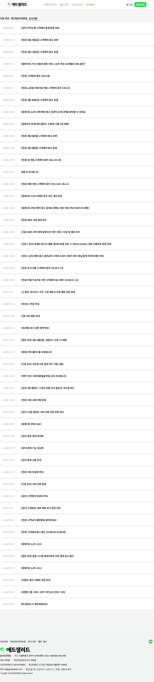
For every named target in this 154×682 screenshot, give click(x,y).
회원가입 (140, 4)
